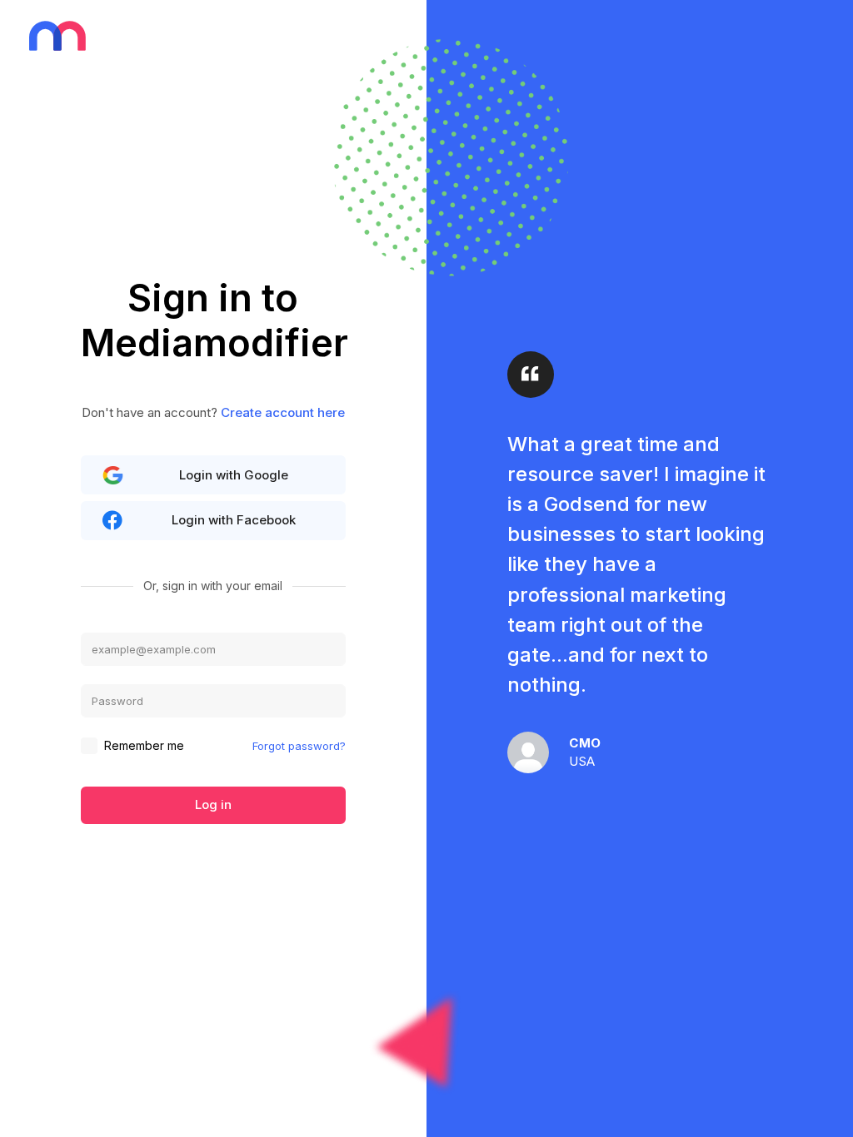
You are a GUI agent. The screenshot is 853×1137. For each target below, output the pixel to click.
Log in (213, 804)
